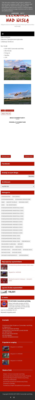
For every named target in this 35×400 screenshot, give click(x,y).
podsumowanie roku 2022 (11, 235)
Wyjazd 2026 (16, 252)
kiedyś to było (12, 202)
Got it (22, 13)
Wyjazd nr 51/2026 (16, 360)
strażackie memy (7, 246)
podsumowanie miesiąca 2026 (12, 233)
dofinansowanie (7, 199)
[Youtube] (17, 396)
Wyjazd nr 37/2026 (16, 353)
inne (3, 202)
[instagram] (14, 397)
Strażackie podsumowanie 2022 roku (21, 265)
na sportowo (11, 205)
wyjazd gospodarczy (9, 255)
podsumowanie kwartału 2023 (12, 210)
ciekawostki (6, 196)
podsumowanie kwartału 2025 (12, 216)
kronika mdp (23, 202)
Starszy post (28, 156)
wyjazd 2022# (9, 110)
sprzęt (20, 244)
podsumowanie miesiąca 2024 (12, 227)
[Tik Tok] (24, 396)
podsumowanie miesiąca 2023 (12, 224)
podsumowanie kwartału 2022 (12, 207)
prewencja (26, 241)
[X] (20, 396)
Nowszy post (6, 156)
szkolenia (19, 246)
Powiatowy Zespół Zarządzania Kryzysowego (16, 385)
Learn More (15, 13)
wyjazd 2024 (27, 249)
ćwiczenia (16, 196)
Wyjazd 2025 (6, 252)
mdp (3, 205)
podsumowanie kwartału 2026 (12, 219)
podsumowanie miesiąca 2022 (12, 221)
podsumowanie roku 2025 (11, 241)
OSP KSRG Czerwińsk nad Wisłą (17, 15)
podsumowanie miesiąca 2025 (12, 230)
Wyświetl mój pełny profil (8, 312)
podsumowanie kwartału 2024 (12, 213)
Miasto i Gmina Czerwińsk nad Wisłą (14, 374)
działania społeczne (22, 199)
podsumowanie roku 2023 (11, 238)
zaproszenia (23, 255)
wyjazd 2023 (16, 249)
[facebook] (10, 397)
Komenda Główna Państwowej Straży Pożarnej (17, 376)
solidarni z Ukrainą (9, 244)
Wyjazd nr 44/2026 (15, 272)
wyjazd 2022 (6, 249)
